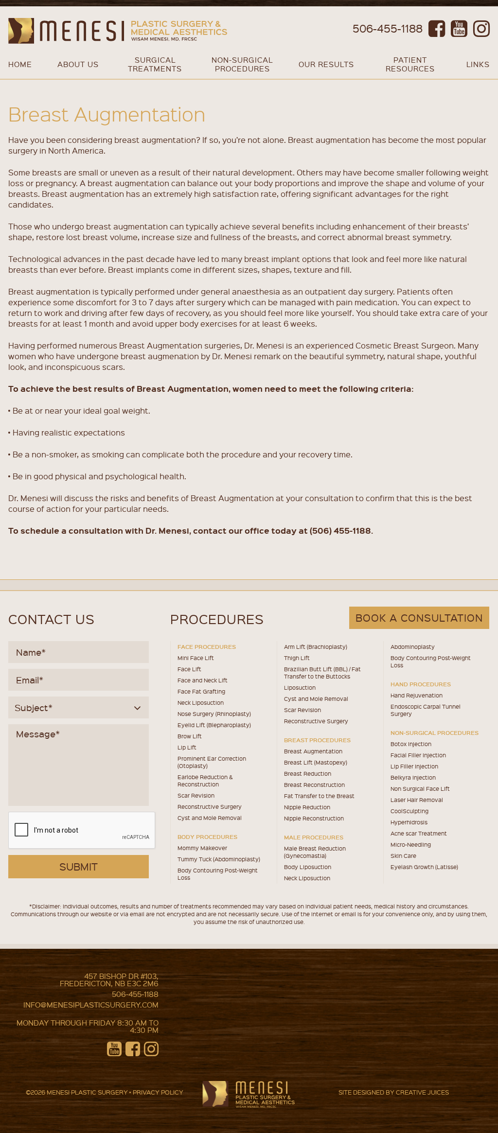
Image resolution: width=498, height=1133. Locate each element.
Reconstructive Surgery (210, 806)
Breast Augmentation (313, 751)
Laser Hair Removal (417, 799)
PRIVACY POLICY (158, 1092)
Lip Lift (187, 747)
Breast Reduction (307, 773)
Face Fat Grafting (201, 691)
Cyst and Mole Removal (210, 817)
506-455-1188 (388, 28)
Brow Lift (190, 736)
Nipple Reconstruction (314, 818)
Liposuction (300, 687)
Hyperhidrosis (409, 822)
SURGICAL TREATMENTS (155, 64)
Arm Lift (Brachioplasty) (315, 646)
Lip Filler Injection (414, 766)
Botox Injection (411, 744)
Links (478, 64)
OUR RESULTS (326, 64)
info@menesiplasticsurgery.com (91, 1005)
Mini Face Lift (196, 658)
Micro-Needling (411, 844)
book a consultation (419, 617)
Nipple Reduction (307, 807)
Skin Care (403, 855)
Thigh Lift (297, 658)
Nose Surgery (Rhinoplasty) (214, 713)
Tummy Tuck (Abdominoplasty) (219, 859)
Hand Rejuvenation (417, 695)
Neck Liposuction (201, 702)
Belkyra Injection (413, 777)
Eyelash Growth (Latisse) (424, 867)
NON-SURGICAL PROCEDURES (242, 64)
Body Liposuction (307, 867)
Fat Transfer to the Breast (319, 796)
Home (20, 64)
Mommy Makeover (202, 848)
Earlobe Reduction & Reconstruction (205, 780)
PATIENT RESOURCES (410, 64)
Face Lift (189, 669)
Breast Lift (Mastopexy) (315, 762)
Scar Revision (196, 795)
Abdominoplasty (413, 646)
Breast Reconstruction (314, 784)
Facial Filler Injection (418, 755)
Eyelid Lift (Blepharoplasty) (214, 725)
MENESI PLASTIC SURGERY (87, 1092)
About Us (78, 64)
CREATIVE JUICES (422, 1092)
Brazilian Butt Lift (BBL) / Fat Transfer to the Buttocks (322, 672)
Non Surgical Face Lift (420, 788)
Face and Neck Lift (203, 680)
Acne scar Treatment (419, 833)
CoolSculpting (409, 811)
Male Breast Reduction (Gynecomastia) (315, 852)
